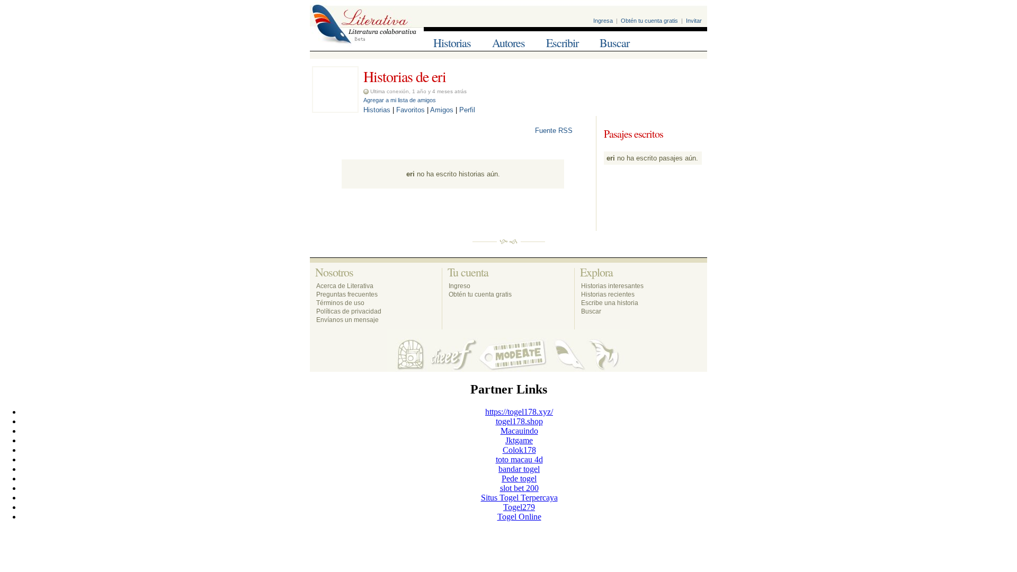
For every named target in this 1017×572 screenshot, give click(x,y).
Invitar (694, 20)
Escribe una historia (609, 303)
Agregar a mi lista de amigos (399, 100)
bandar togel (519, 468)
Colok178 (519, 449)
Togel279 (519, 507)
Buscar (614, 42)
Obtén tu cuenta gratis (649, 20)
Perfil (467, 110)
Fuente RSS (555, 131)
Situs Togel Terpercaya (519, 497)
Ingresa (603, 20)
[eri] (335, 109)
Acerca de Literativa (344, 286)
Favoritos (410, 110)
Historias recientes (608, 294)
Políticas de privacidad (348, 311)
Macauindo (519, 430)
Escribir (562, 42)
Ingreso (459, 286)
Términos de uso (340, 303)
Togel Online (519, 516)
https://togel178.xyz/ (519, 411)
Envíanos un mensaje (347, 320)
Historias (452, 42)
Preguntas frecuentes (347, 294)
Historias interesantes (612, 286)
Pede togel (519, 478)
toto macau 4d (519, 459)
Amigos (441, 110)
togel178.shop (519, 421)
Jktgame (519, 440)
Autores (508, 42)
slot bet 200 (519, 488)
